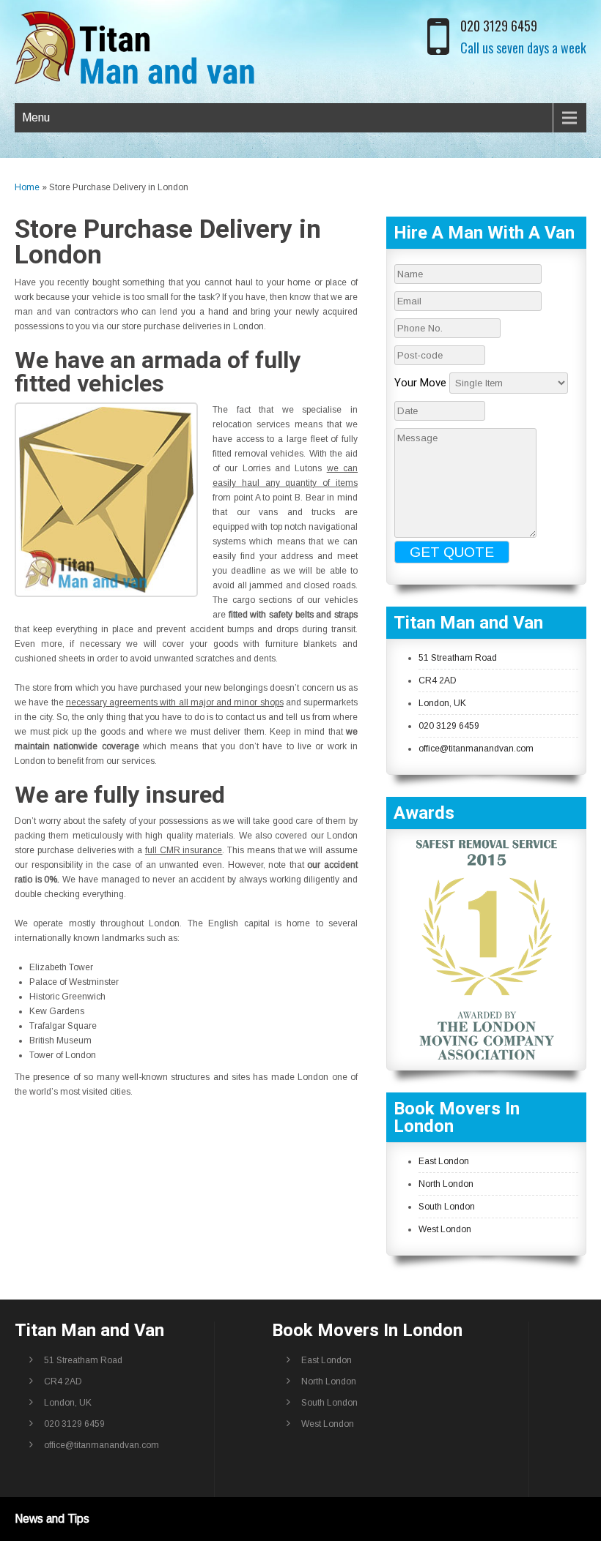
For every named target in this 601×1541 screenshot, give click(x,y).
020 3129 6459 (498, 25)
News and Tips (52, 1518)
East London (444, 1161)
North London (446, 1184)
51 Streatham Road (458, 658)
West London (445, 1229)
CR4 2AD (438, 680)
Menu (36, 117)
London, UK (442, 703)
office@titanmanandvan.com (476, 748)
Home (27, 187)
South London (447, 1206)
